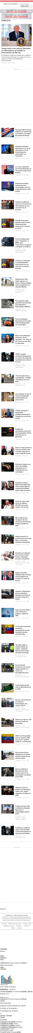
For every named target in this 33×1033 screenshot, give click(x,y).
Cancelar (9, 1015)
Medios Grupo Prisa (16, 937)
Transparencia (19, 925)
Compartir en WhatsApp (8, 1027)
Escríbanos (19, 928)
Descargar (3, 1030)
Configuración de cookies (8, 925)
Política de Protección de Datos (14, 923)
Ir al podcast (16, 991)
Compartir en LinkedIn (7, 1025)
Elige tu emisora (25, 6)
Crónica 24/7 (4, 984)
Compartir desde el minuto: (10, 1032)
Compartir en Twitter (7, 1023)
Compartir (24, 991)
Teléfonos (13, 928)
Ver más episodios (6, 991)
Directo (24, 963)
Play (2, 959)
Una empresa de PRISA (16, 933)
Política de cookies (27, 923)
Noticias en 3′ (5, 963)
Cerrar (2, 1001)
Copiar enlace (5, 1029)
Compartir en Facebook (8, 1022)
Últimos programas (15, 963)
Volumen (3, 958)
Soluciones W (27, 925)
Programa (15, 4)
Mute (2, 956)
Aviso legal (4, 923)
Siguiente (3, 909)
